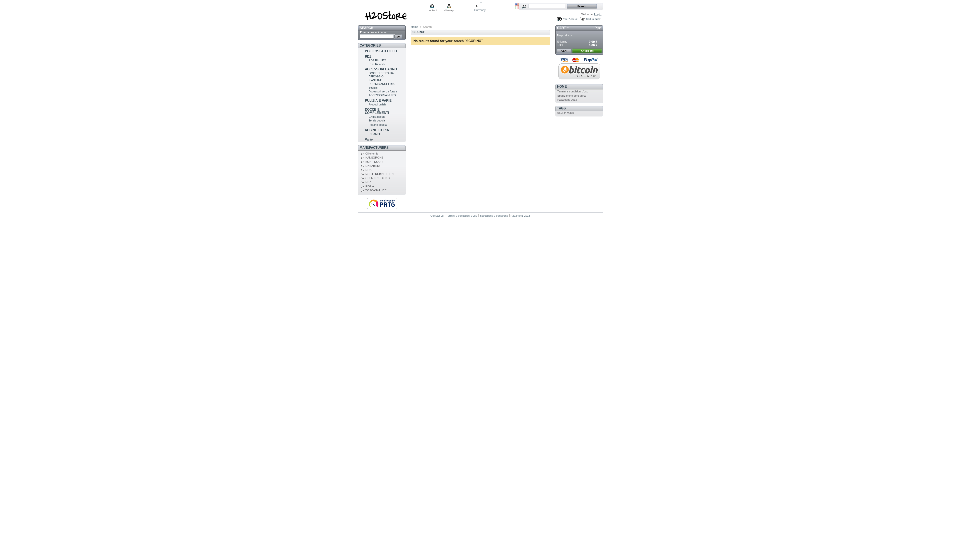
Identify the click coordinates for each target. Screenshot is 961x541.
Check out (587, 50)
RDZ (368, 56)
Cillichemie (371, 153)
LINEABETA (372, 165)
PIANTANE (375, 80)
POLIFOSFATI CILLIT (381, 51)
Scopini (373, 87)
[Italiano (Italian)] (517, 8)
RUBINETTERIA (377, 130)
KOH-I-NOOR (374, 161)
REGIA (369, 186)
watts (570, 112)
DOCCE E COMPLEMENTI (377, 111)
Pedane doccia (378, 124)
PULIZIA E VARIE (378, 100)
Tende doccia (377, 120)
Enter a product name (373, 32)
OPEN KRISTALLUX (377, 178)
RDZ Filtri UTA (377, 60)
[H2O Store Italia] (391, 14)
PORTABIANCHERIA (381, 83)
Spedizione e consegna (571, 95)
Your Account (570, 19)
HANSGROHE (374, 157)
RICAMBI (374, 134)
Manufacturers (374, 148)
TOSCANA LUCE (375, 190)
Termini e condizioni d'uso (572, 91)
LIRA (368, 169)
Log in (597, 14)
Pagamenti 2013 (567, 99)
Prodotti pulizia (377, 104)
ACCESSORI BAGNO (381, 69)
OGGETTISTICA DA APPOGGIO (381, 75)
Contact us (437, 215)
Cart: (589, 19)
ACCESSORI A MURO (382, 95)
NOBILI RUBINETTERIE (380, 174)
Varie (369, 139)
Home (414, 26)
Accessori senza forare (383, 91)
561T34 (562, 112)
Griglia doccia (377, 116)
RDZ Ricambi (377, 64)
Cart (561, 28)
